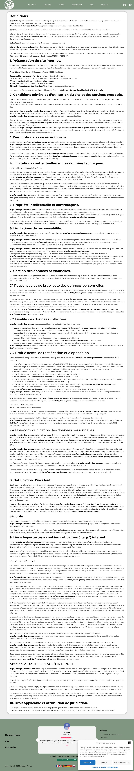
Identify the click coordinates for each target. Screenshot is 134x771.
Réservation (77, 5)
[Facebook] (130, 4)
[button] (130, 743)
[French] (57, 766)
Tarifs (61, 5)
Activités (47, 5)
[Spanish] (68, 766)
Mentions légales (112, 767)
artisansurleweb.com (44, 81)
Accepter (87, 762)
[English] (60, 766)
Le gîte (31, 5)
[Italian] (63, 766)
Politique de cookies (99, 767)
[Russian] (74, 766)
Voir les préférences (122, 762)
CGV (7, 741)
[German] (65, 766)
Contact (104, 5)
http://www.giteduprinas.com (44, 26)
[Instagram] (124, 4)
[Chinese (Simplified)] (71, 766)
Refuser (104, 762)
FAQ (91, 5)
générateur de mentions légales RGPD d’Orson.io (81, 90)
